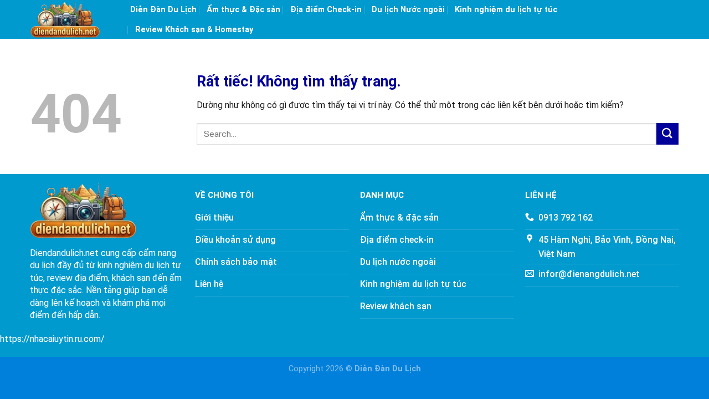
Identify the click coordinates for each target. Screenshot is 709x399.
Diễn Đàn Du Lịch (163, 9)
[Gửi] (667, 134)
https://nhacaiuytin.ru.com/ (52, 339)
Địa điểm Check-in (326, 9)
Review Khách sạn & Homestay (194, 29)
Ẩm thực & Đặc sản (243, 9)
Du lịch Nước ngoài (408, 9)
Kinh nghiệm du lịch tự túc (506, 9)
